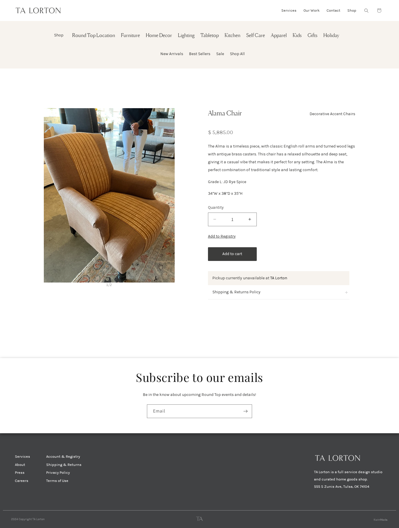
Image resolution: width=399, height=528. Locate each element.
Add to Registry (222, 236)
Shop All (237, 54)
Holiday (331, 35)
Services (22, 457)
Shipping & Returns (63, 465)
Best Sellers (199, 54)
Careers (21, 481)
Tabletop (209, 35)
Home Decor (159, 35)
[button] (366, 10)
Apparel (279, 35)
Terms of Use (57, 481)
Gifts (313, 35)
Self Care (255, 35)
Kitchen (232, 35)
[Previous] (49, 195)
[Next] (169, 195)
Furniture (130, 35)
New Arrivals (171, 54)
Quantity (216, 207)
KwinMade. (381, 520)
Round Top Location (93, 35)
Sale (220, 54)
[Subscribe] (245, 411)
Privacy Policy (58, 473)
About (20, 465)
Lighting (186, 35)
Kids (297, 35)
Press (20, 473)
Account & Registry (63, 457)
